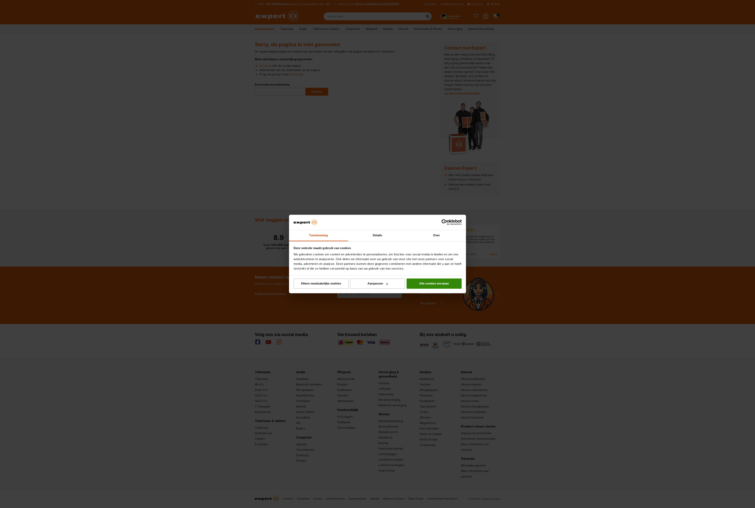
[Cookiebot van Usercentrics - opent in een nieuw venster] (444, 222)
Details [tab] (377, 235)
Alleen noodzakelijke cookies (321, 283)
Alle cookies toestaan (434, 283)
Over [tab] (436, 235)
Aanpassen (375, 283)
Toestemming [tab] (318, 235)
